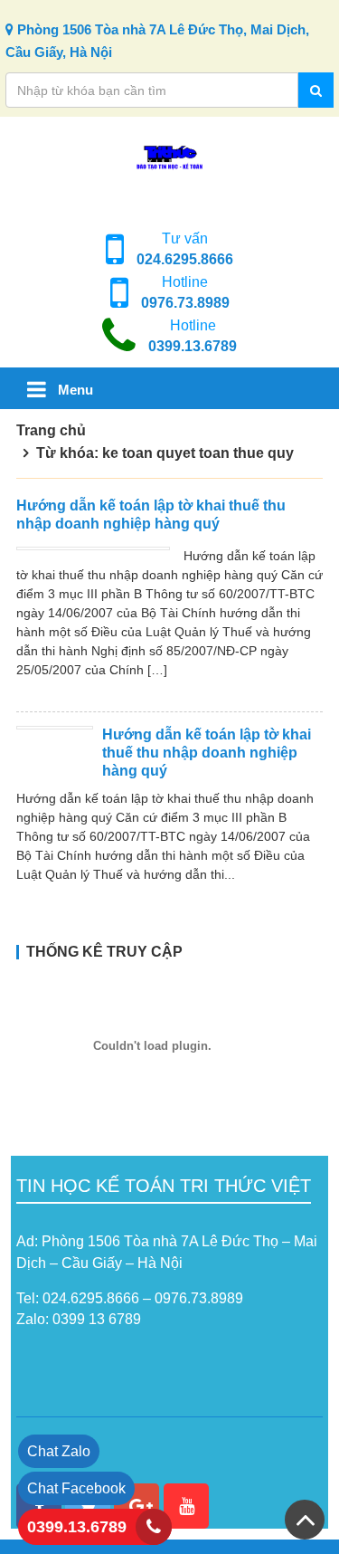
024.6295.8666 (185, 259)
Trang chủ (51, 430)
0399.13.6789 (192, 346)
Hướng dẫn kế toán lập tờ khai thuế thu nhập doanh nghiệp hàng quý (206, 752)
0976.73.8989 (185, 302)
